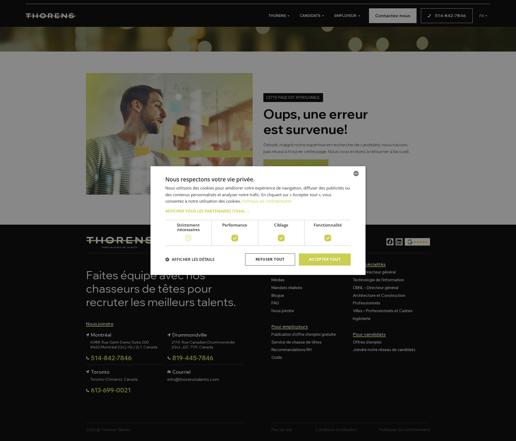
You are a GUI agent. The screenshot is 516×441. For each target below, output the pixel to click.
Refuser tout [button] (270, 259)
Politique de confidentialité (267, 201)
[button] (258, 211)
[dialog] (258, 220)
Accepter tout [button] (325, 259)
